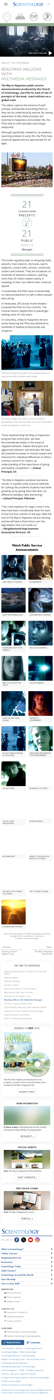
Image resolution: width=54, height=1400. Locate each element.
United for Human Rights (39, 1377)
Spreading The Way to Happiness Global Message (23, 1011)
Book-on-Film (44, 952)
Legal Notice (43, 1392)
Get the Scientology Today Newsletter (24, 1336)
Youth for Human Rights (11, 1381)
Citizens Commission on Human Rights (17, 1385)
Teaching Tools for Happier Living (9, 952)
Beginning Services (11, 1257)
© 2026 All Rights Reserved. (26, 1390)
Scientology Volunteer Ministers (14, 1363)
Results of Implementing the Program (18, 1018)
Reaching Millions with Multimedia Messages (23, 999)
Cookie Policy (19, 1392)
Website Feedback (15, 1316)
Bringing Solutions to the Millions (17, 1014)
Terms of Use (31, 1392)
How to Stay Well (10, 1283)
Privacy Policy (6, 1392)
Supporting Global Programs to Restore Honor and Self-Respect (25, 972)
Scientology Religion (9, 1352)
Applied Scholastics (28, 1374)
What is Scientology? (12, 1249)
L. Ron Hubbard (7, 1348)
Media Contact (13, 1301)
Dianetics (19, 1348)
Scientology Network (33, 1348)
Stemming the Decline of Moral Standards (20, 988)
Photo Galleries (14, 1297)
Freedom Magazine (9, 1370)
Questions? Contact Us (17, 1312)
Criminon (5, 1374)
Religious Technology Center (13, 1359)
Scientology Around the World (17, 1274)
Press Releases (14, 1292)
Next (49, 947)
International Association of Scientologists (18, 1366)
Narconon (15, 1374)
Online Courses (9, 1253)
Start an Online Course (36, 1359)
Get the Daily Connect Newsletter (22, 1331)
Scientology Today (11, 1266)
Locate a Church (14, 1321)
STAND (21, 1370)
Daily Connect (8, 1270)
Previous (7, 947)
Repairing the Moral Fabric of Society (18, 992)
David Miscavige (28, 1355)
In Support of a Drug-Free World (14, 1377)
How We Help (8, 1279)
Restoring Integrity (11, 977)
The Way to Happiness (35, 1370)
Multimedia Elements (12, 981)
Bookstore (6, 1262)
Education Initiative (11, 985)
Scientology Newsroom (11, 1355)
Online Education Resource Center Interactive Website (25, 1007)
